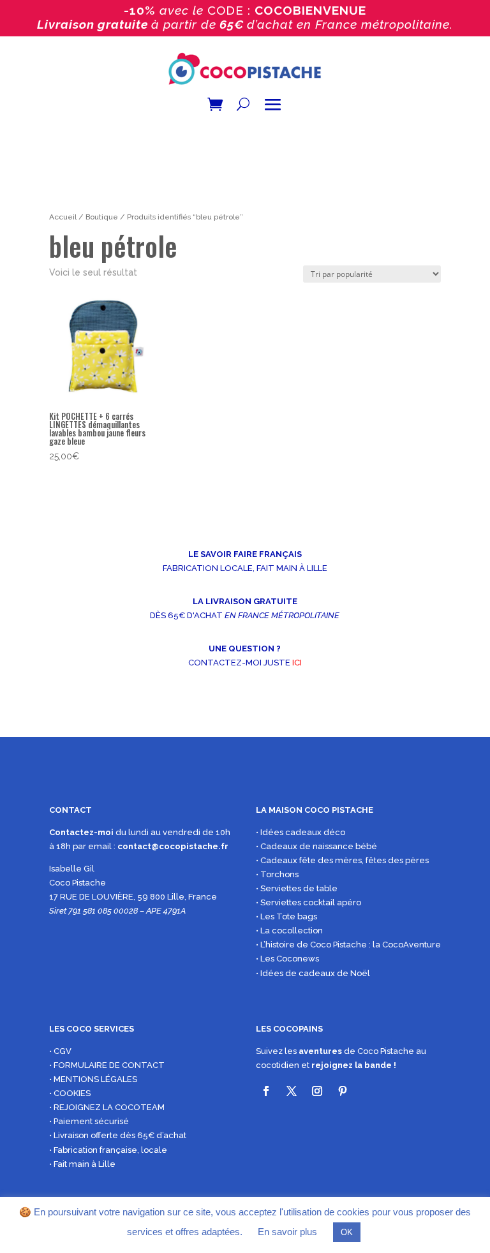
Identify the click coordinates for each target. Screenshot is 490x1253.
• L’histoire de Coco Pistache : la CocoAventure (348, 944)
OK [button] (347, 1232)
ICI (297, 662)
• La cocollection (289, 930)
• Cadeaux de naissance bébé (316, 846)
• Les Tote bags (286, 916)
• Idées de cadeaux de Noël (313, 973)
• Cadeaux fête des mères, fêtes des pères (342, 860)
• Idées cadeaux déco (300, 832)
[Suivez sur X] (291, 1091)
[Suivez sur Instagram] (317, 1091)
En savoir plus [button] (287, 1231)
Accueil (63, 216)
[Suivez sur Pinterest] (342, 1091)
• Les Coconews (287, 958)
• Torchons (277, 874)
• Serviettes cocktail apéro (308, 902)
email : (102, 846)
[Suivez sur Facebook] (266, 1091)
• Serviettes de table (297, 888)
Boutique (101, 216)
